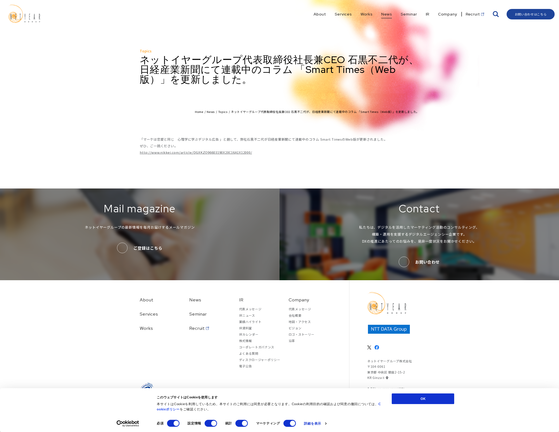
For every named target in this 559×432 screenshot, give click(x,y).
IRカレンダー (249, 334)
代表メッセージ (250, 309)
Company (299, 300)
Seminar (198, 314)
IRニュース (247, 315)
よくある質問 (248, 353)
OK (423, 399)
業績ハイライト (250, 322)
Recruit (197, 328)
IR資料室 (245, 328)
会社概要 (295, 315)
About (147, 300)
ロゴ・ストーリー (301, 334)
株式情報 (245, 341)
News (211, 112)
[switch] (211, 423)
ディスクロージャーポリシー (259, 360)
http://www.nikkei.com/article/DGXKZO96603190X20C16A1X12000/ (196, 152)
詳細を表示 (312, 423)
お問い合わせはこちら (531, 14)
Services (149, 314)
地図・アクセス (300, 322)
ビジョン (295, 328)
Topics (223, 112)
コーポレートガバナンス (256, 347)
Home (199, 112)
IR (241, 300)
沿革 (292, 341)
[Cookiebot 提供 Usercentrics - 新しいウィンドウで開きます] (128, 423)
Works (146, 328)
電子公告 (245, 366)
